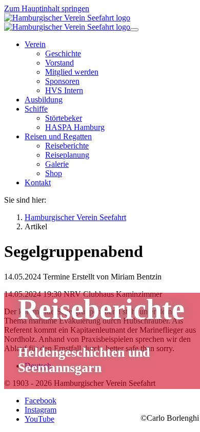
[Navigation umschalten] (134, 29)
